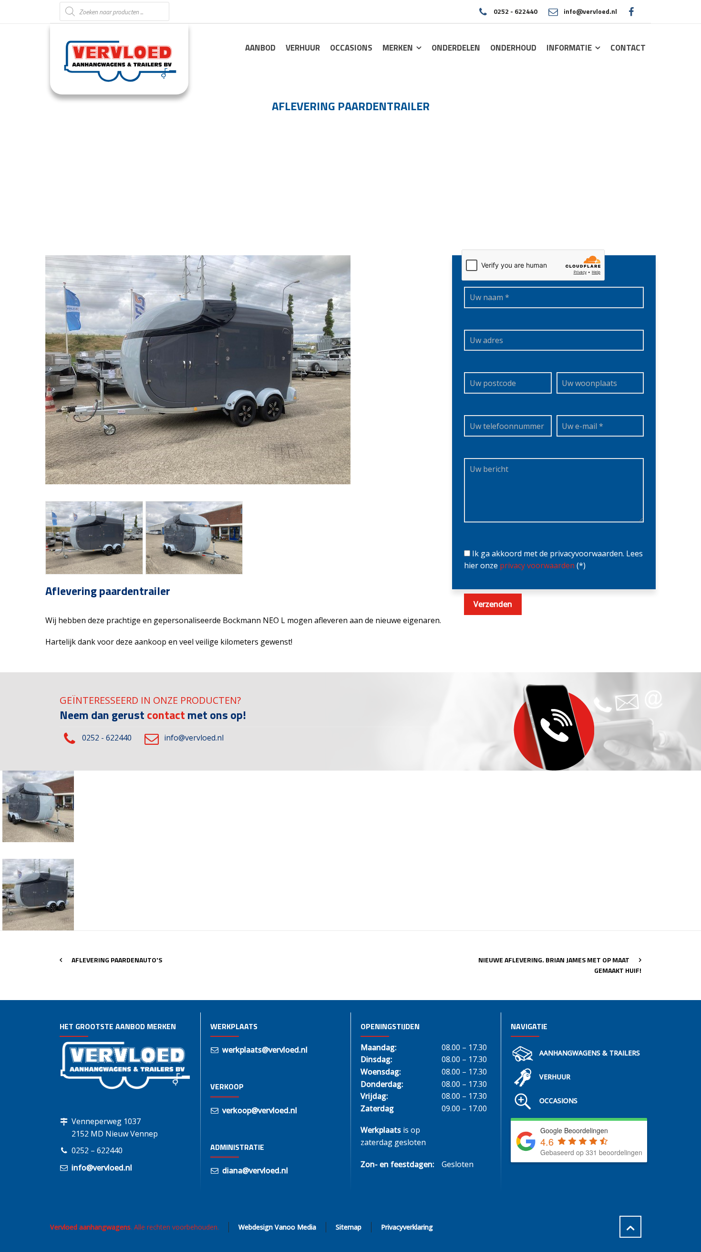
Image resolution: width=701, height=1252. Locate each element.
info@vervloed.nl (590, 11)
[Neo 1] (194, 537)
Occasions (558, 1100)
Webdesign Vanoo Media (277, 1226)
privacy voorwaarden (537, 565)
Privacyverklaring (407, 1226)
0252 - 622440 (515, 11)
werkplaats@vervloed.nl (265, 1049)
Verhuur (554, 1076)
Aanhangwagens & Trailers (589, 1052)
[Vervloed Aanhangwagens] (113, 58)
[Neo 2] (94, 537)
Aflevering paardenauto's (117, 960)
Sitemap (348, 1226)
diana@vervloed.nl (255, 1170)
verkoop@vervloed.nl (259, 1110)
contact (166, 714)
